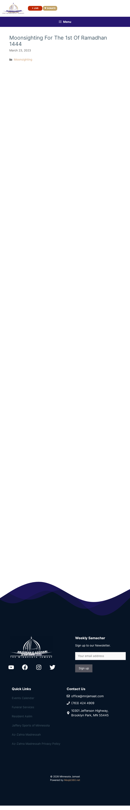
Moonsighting (23, 59)
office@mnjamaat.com (87, 696)
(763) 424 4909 (82, 703)
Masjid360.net (72, 780)
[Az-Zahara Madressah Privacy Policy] (33, 717)
